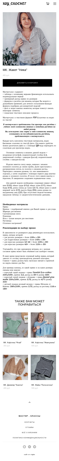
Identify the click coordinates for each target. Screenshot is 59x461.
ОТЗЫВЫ (30, 427)
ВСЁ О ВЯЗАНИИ (29, 432)
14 (54, 62)
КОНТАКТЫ (30, 422)
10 (39, 62)
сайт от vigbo (29, 454)
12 (47, 62)
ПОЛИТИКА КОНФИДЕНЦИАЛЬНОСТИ (30, 438)
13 (51, 62)
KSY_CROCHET (14, 3)
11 (43, 62)
